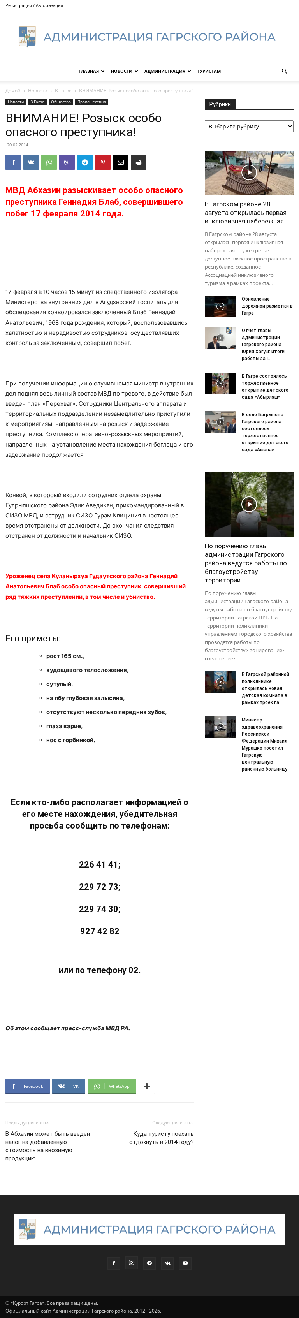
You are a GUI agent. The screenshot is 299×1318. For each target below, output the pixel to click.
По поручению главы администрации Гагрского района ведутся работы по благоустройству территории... (246, 563)
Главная (89, 71)
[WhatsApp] (49, 162)
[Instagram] (131, 1262)
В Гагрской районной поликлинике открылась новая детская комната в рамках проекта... (265, 688)
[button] (284, 71)
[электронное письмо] (120, 162)
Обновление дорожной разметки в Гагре (267, 306)
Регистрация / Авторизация (34, 5)
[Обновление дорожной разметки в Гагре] (220, 306)
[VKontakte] (167, 1263)
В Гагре (63, 90)
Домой (13, 90)
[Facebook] (13, 162)
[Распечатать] (138, 162)
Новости (121, 71)
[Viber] (67, 162)
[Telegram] (85, 162)
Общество (61, 101)
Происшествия (91, 101)
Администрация (164, 71)
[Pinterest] (103, 162)
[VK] (31, 162)
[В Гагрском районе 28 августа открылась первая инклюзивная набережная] (249, 173)
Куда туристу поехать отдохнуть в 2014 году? (161, 1138)
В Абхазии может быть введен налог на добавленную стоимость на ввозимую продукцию (47, 1146)
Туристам (209, 71)
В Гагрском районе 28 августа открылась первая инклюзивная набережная (246, 212)
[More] (147, 1086)
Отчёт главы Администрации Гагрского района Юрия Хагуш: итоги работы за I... (263, 344)
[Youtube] (185, 1263)
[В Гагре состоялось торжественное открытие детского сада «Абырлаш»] (220, 383)
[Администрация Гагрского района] (149, 37)
